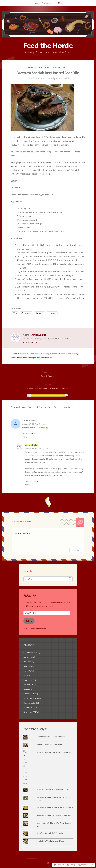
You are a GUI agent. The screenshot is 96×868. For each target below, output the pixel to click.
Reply (24, 436)
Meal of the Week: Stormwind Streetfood (54, 815)
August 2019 (28, 657)
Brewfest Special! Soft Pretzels (50, 833)
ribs (62, 354)
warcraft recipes (29, 357)
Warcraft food (16, 357)
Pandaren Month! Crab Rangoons (50, 744)
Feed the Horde (48, 45)
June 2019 (27, 666)
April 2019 (27, 675)
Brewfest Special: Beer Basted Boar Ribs (53, 789)
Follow (29, 621)
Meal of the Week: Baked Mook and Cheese (55, 807)
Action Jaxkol (62, 78)
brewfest (38, 354)
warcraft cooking (71, 354)
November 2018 (30, 698)
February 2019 (29, 684)
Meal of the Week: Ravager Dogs (50, 841)
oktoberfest (55, 354)
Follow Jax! (30, 595)
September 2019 (30, 652)
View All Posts (30, 342)
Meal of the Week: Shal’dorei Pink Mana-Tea (48, 386)
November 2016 (30, 712)
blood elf (30, 354)
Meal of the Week (37, 67)
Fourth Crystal (48, 374)
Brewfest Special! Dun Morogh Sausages (54, 752)
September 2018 (30, 707)
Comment (75, 550)
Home (36, 3)
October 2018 (29, 703)
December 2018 (30, 694)
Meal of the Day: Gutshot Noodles (51, 736)
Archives (59, 3)
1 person (32, 433)
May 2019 (27, 671)
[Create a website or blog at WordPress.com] (48, 863)
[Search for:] (48, 578)
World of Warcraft (57, 67)
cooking (46, 354)
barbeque (22, 354)
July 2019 (27, 662)
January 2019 (29, 689)
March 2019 (28, 680)
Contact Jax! (47, 3)
